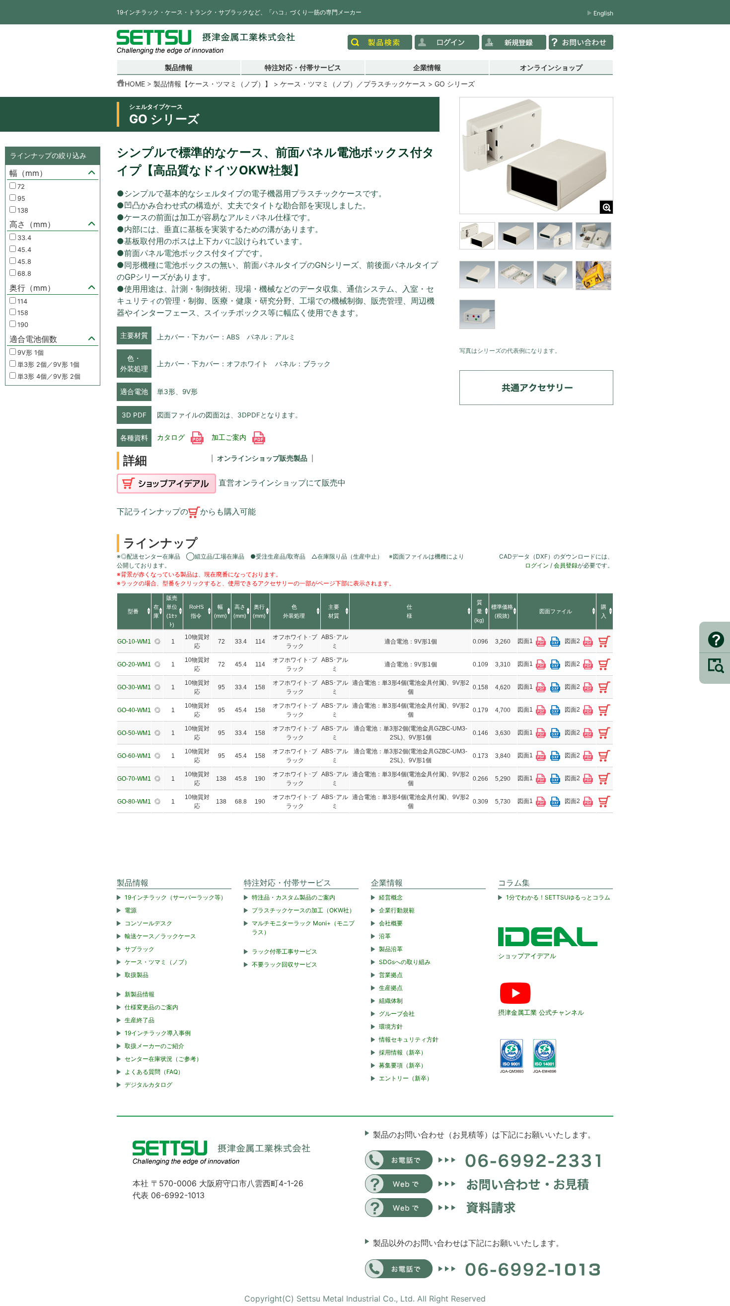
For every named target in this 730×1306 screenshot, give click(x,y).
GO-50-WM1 (134, 733)
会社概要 (391, 923)
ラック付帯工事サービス (284, 951)
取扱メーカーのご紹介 (154, 1046)
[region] (536, 281)
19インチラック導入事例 (158, 1033)
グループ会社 (397, 1013)
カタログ (172, 437)
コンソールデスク (148, 923)
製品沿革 (391, 949)
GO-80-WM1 (134, 801)
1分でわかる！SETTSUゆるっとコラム (558, 897)
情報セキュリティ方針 (408, 1039)
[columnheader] (134, 611)
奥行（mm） (32, 288)
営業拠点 (391, 975)
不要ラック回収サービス (284, 964)
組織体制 (391, 1000)
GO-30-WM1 (134, 687)
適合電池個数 (33, 339)
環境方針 (391, 1026)
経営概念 (391, 897)
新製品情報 (139, 994)
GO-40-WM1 (134, 710)
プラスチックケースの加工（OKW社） (303, 910)
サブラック (139, 949)
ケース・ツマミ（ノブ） (157, 962)
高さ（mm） (32, 224)
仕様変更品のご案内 (151, 1007)
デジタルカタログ (148, 1084)
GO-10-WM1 (134, 641)
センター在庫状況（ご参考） (163, 1058)
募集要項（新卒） (403, 1065)
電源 (131, 910)
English (603, 13)
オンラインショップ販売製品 (262, 458)
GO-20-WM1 (134, 664)
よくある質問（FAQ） (154, 1071)
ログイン (537, 565)
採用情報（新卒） (403, 1052)
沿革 (385, 936)
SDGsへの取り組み (405, 962)
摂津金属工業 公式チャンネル (541, 1012)
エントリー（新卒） (406, 1078)
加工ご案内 (230, 437)
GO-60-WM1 (134, 755)
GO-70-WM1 (134, 778)
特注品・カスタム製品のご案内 (293, 897)
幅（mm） (28, 173)
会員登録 (566, 565)
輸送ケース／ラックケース (160, 936)
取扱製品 (136, 975)
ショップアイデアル (527, 956)
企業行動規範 (397, 910)
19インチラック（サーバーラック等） (175, 897)
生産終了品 (139, 1020)
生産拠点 (391, 987)
